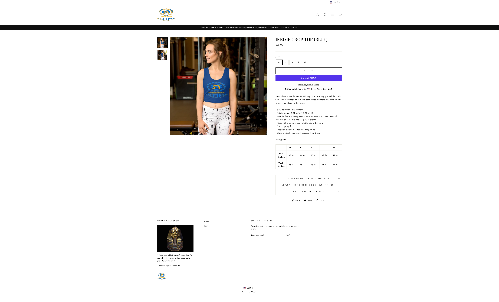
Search (207, 226)
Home (206, 221)
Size (277, 57)
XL (305, 62)
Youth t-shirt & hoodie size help (308, 178)
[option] (249, 27)
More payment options (308, 84)
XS (279, 62)
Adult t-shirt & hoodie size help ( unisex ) (309, 185)
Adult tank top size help (308, 191)
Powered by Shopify (249, 292)
